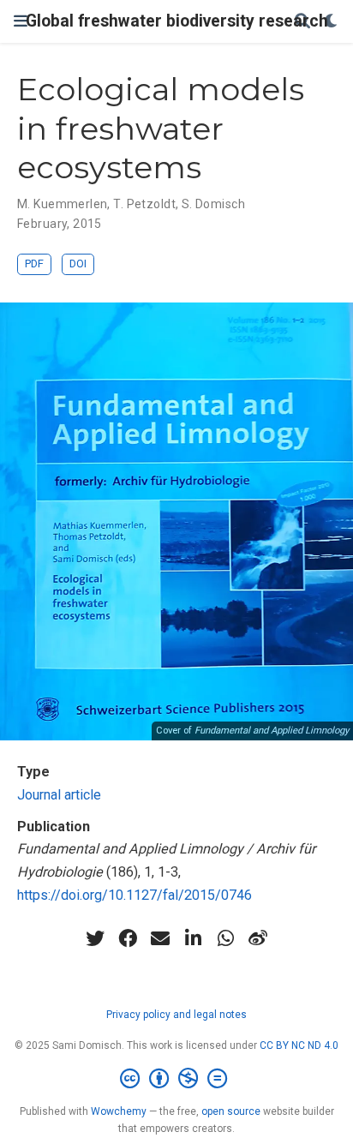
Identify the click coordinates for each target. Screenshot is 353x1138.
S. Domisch (213, 204)
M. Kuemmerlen (62, 204)
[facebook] (128, 938)
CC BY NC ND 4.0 (299, 1045)
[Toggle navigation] (20, 21)
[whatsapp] (225, 938)
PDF (34, 263)
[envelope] (160, 938)
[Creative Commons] (177, 1079)
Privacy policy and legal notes (176, 1015)
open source (230, 1111)
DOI (78, 263)
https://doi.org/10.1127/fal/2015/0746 (134, 895)
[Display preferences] (331, 22)
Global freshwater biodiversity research (177, 21)
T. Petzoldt (144, 204)
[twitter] (95, 938)
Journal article (59, 795)
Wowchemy (119, 1111)
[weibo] (258, 938)
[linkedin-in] (193, 938)
